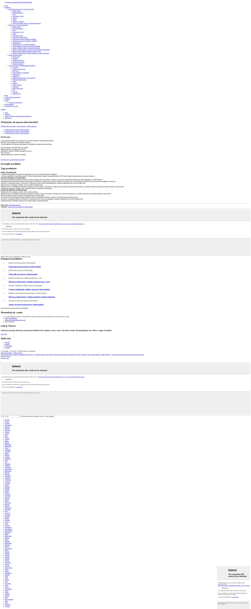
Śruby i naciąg (17, 85)
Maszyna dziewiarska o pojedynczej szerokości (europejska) (31, 50)
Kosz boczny (17, 94)
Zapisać (15, 83)
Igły (14, 90)
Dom (6, 6)
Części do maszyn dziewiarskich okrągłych (22, 65)
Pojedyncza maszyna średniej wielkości (25, 41)
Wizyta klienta (9, 104)
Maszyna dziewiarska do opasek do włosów (67, 354)
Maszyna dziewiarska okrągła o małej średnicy (96, 354)
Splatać (15, 18)
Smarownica (16, 74)
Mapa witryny (18, 353)
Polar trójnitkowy (18, 13)
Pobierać (7, 99)
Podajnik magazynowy (20, 80)
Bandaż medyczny (18, 60)
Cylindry (15, 67)
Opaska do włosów (19, 62)
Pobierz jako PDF (19, 160)
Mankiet (15, 58)
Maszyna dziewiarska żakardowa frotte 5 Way (27, 51)
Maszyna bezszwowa (15, 55)
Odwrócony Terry (18, 16)
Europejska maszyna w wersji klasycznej (21, 9)
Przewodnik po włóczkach (21, 72)
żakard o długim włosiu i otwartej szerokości (26, 48)
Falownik (15, 87)
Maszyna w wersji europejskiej (18, 25)
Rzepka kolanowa (18, 64)
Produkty (7, 7)
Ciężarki (15, 92)
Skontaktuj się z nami (11, 106)
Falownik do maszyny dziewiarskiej (23, 274)
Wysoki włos (17, 43)
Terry (14, 14)
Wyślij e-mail (5, 358)
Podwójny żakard (18, 21)
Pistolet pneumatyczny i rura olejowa (24, 78)
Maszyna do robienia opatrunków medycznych (19, 354)
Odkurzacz (16, 76)
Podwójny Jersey (18, 35)
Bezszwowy (16, 57)
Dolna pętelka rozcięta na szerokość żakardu (26, 46)
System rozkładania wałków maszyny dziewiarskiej (29, 289)
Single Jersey (17, 11)
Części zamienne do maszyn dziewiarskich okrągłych (127, 354)
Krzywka (15, 71)
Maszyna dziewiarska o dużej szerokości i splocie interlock (31, 53)
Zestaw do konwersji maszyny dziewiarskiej (26, 305)
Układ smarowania (14, 205)
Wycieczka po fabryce (15, 102)
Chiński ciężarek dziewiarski (44, 354)
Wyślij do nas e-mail (7, 160)
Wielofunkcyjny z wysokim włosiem (24, 44)
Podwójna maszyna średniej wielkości (24, 39)
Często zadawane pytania (12, 97)
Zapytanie (4, 334)
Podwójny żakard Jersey (20, 37)
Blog (6, 95)
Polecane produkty (6, 353)
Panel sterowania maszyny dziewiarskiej (20, 207)
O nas (6, 101)
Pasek (14, 81)
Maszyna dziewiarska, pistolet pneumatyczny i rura (29, 282)
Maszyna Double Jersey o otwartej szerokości (27, 23)
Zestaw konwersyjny (19, 69)
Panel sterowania (18, 88)
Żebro (14, 20)
